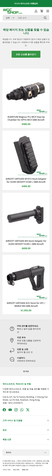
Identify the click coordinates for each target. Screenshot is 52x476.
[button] (42, 11)
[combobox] (26, 18)
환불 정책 (25, 470)
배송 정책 (16, 470)
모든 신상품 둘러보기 (26, 54)
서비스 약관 (6, 470)
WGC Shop (12, 461)
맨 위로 (26, 371)
